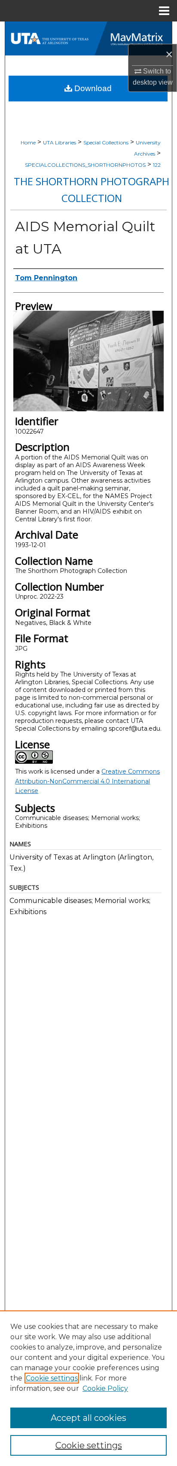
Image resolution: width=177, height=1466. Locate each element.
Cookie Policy (105, 1388)
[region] (88, 1388)
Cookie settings (52, 1378)
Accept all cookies (88, 1418)
